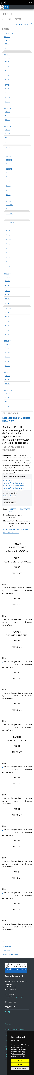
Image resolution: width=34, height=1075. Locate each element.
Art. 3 (7, 62)
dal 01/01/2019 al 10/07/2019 (13, 485)
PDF (10, 496)
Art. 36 (8, 266)
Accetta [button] (20, 1061)
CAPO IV (8, 201)
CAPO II (7, 85)
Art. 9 (7, 93)
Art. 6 (7, 75)
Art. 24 (8, 195)
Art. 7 (7, 79)
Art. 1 (7, 44)
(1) (17, 579)
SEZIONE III (10, 223)
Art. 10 (7, 97)
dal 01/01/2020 (8, 480)
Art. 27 (8, 226)
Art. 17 (7, 151)
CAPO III (8, 157)
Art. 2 (7, 48)
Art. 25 (8, 208)
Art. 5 (7, 71)
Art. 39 (7, 294)
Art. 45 (7, 326)
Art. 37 (7, 281)
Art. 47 (7, 334)
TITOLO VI (7, 341)
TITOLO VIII (8, 390)
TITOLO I (7, 37)
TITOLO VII (7, 372)
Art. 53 (7, 379)
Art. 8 (7, 88)
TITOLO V (7, 274)
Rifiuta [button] (20, 1064)
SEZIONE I (9, 160)
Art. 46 (7, 330)
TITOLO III (7, 108)
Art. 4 (7, 66)
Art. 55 (7, 397)
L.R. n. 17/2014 (8, 33)
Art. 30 (8, 240)
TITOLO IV (7, 126)
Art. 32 (8, 248)
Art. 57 (7, 406)
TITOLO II (7, 55)
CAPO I (7, 40)
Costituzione (6, 950)
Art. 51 (7, 361)
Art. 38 (7, 285)
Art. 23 (8, 190)
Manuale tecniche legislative (10, 954)
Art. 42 (7, 312)
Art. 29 (8, 235)
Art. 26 (8, 217)
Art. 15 (7, 138)
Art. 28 (8, 231)
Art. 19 (8, 172)
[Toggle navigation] (32, 7)
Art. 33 (8, 253)
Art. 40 (7, 299)
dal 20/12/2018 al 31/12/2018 (13, 488)
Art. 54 (7, 384)
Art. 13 (7, 120)
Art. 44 (7, 321)
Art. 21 (8, 181)
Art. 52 (7, 366)
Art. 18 (8, 163)
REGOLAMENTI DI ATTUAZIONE (16, 529)
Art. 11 (7, 102)
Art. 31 (8, 244)
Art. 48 (7, 348)
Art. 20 (8, 177)
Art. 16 (7, 142)
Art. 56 (7, 402)
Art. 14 (7, 133)
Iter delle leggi (7, 946)
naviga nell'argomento (23, 24)
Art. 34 (8, 257)
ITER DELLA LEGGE (11, 533)
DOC (14, 496)
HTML (5, 496)
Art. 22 (8, 186)
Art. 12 (7, 115)
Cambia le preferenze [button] (20, 1068)
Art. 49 (7, 352)
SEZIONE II (9, 169)
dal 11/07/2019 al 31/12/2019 (13, 483)
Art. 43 (7, 317)
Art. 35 (8, 262)
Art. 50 (7, 357)
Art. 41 (7, 303)
